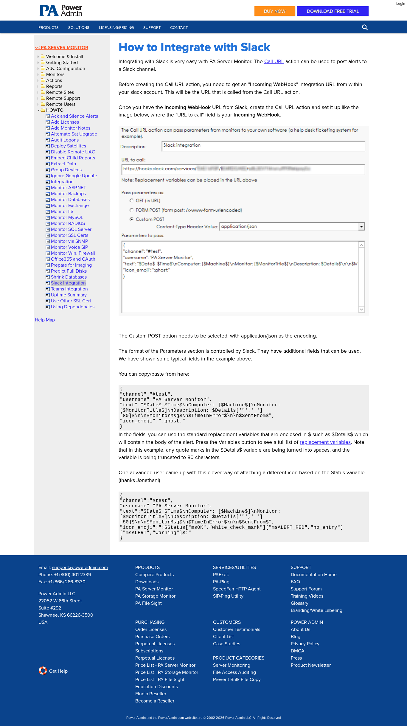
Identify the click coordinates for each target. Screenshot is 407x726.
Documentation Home (314, 574)
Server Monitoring (231, 665)
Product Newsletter (311, 665)
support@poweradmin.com (80, 567)
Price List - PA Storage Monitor (166, 672)
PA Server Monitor (64, 47)
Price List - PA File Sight (159, 679)
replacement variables (325, 442)
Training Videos (307, 596)
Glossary (299, 603)
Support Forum (306, 588)
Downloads (147, 581)
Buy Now (274, 11)
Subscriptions (149, 650)
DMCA (298, 650)
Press (296, 658)
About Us (300, 629)
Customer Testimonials (236, 629)
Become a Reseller (154, 700)
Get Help (58, 671)
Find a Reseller (150, 693)
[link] (74, 116)
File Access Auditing (234, 672)
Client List (223, 636)
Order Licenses (151, 629)
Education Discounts (156, 686)
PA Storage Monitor (155, 596)
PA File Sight (148, 603)
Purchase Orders (152, 636)
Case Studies (226, 643)
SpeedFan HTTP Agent (237, 588)
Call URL (274, 61)
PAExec (221, 574)
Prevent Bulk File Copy (237, 679)
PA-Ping (221, 581)
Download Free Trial (333, 11)
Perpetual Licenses (155, 643)
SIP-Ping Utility (228, 596)
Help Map (45, 319)
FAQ (295, 581)
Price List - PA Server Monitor (165, 665)
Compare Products (154, 574)
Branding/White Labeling (316, 610)
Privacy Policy (305, 643)
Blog (295, 636)
